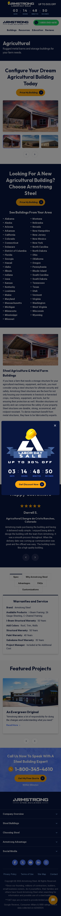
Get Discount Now (28, 484)
